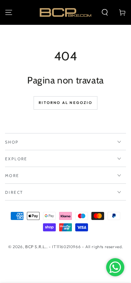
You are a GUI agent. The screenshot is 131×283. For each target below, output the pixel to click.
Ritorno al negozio (65, 102)
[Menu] (8, 12)
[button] (105, 12)
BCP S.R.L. (35, 246)
